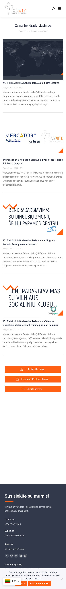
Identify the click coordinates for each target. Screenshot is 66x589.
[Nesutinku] (62, 578)
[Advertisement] (33, 436)
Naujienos (7, 87)
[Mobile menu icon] (59, 8)
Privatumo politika (13, 564)
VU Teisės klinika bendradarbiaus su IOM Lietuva (31, 82)
